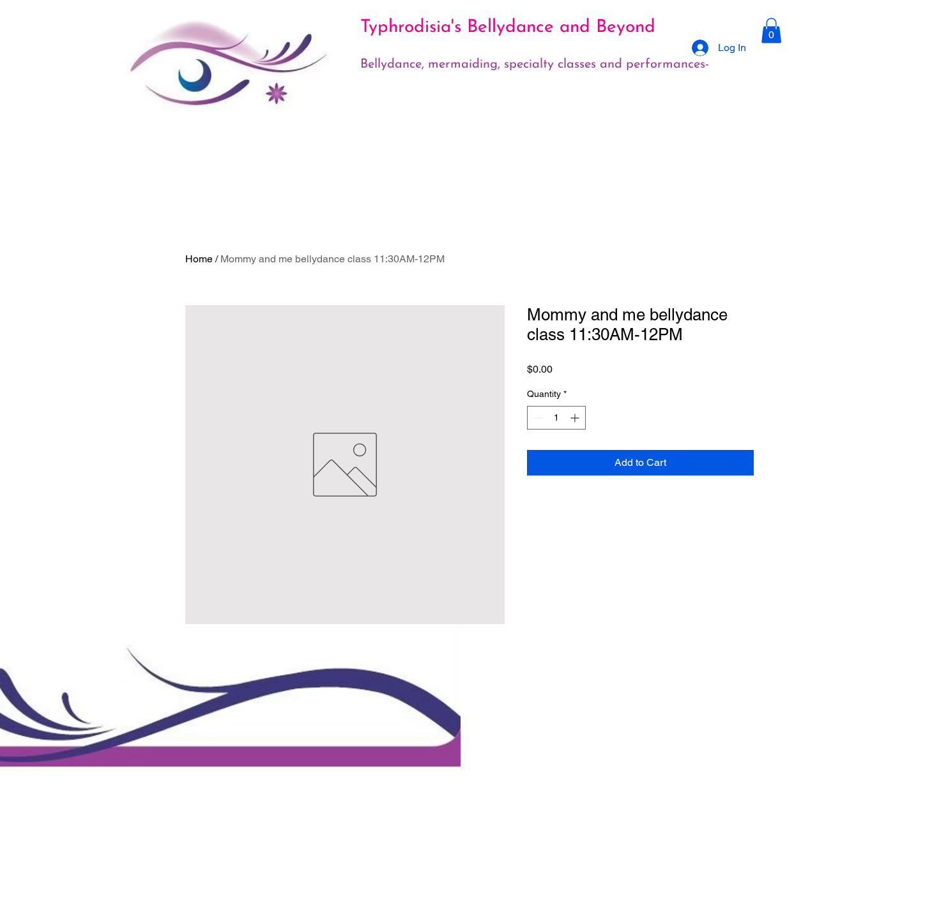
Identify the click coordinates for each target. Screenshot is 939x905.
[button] (771, 30)
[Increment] (576, 418)
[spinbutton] (556, 418)
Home (199, 259)
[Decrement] (537, 418)
